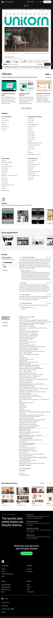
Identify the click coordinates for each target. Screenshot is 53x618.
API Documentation (6, 587)
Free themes (30, 571)
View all (42, 483)
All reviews (5, 270)
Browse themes (30, 1)
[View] (8, 241)
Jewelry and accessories (7, 573)
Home (3, 576)
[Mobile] (28, 6)
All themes (5, 325)
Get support (5, 322)
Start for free (47, 1)
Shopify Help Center (6, 584)
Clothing (3, 569)
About (28, 584)
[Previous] (47, 233)
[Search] (38, 2)
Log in (41, 1)
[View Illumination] (38, 216)
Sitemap (3, 612)
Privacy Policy (5, 605)
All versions (28, 465)
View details (22, 465)
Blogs (3, 591)
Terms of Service (5, 602)
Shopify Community (6, 589)
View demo (39, 64)
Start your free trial (26, 553)
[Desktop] (25, 6)
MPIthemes (49, 77)
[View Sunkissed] (23, 216)
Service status (30, 591)
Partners (29, 587)
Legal (28, 589)
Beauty (3, 571)
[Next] (50, 233)
